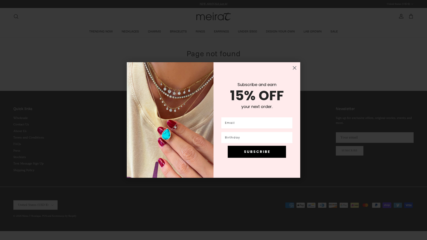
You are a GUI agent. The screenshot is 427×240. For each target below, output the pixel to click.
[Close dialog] (294, 68)
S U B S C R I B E (257, 151)
